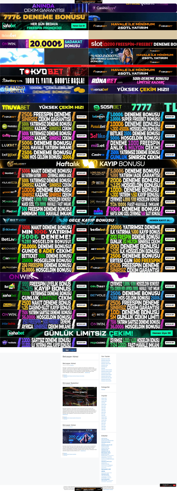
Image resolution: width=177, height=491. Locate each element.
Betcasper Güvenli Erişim (106, 379)
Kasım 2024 (103, 412)
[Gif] (88, 163)
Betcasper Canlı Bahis (72, 454)
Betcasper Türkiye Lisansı (106, 363)
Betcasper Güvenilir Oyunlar (106, 371)
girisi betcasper (104, 477)
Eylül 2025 (103, 402)
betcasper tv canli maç (104, 466)
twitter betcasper (104, 480)
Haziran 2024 (103, 420)
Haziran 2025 (103, 404)
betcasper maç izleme (110, 458)
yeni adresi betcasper (110, 480)
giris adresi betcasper (104, 476)
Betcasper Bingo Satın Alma (106, 377)
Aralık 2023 (103, 429)
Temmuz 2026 (104, 399)
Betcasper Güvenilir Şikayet (106, 374)
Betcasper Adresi (69, 363)
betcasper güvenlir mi (104, 456)
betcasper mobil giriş (103, 460)
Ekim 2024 (103, 413)
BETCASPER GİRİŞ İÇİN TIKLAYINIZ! (88, 65)
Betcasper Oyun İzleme (105, 358)
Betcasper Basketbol (70, 383)
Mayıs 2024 (103, 421)
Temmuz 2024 (104, 418)
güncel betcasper (109, 477)
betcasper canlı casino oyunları (105, 447)
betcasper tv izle (109, 466)
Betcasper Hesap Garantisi (106, 380)
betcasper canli (103, 443)
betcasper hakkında (109, 456)
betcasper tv (110, 465)
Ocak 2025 (103, 409)
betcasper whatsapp (103, 467)
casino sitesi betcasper (105, 475)
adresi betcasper (104, 438)
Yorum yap (65, 455)
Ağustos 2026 (104, 398)
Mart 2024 (103, 424)
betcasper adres (104, 440)
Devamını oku (87, 372)
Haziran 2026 (103, 401)
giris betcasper (109, 476)
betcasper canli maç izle (106, 444)
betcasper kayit (104, 457)
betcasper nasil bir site (106, 461)
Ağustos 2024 (104, 416)
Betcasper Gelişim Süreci (106, 376)
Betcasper (65, 453)
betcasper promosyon (105, 463)
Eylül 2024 (103, 415)
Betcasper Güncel (104, 455)
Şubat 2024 (103, 426)
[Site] (44, 116)
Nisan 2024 (103, 423)
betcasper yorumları (109, 472)
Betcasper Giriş (104, 366)
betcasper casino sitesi (105, 448)
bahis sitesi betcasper (105, 439)
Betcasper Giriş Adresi (105, 454)
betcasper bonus (105, 442)
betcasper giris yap (105, 451)
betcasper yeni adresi (104, 472)
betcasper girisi (104, 449)
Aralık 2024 (103, 410)
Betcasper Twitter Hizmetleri (106, 369)
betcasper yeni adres (106, 470)
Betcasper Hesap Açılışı (105, 360)
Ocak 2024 (103, 427)
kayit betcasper (105, 479)
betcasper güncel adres (111, 455)
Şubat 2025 (103, 407)
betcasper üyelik (105, 474)
